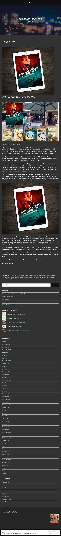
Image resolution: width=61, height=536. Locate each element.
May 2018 (4, 366)
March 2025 (5, 347)
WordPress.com (6, 502)
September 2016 (6, 405)
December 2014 (6, 457)
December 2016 (6, 396)
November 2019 (6, 361)
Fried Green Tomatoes (21, 277)
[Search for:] (30, 285)
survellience (6, 279)
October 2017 (5, 377)
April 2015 (5, 446)
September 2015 (6, 437)
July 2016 (4, 410)
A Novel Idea (15, 318)
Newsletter (36, 277)
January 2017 (5, 394)
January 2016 (5, 427)
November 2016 (6, 399)
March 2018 (5, 369)
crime (30, 275)
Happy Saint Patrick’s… (18, 314)
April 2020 (5, 358)
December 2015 (6, 429)
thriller (36, 279)
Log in (4, 493)
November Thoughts (8, 304)
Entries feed (5, 496)
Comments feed (6, 499)
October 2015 (5, 435)
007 (8, 275)
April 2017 (5, 388)
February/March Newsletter (19, 97)
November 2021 (6, 350)
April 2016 (5, 418)
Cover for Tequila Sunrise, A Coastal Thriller (14, 293)
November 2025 (6, 344)
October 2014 (5, 462)
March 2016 (5, 421)
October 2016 (5, 402)
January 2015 (5, 454)
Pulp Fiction (47, 277)
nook (41, 277)
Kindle (30, 277)
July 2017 (4, 383)
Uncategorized (6, 482)
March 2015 (5, 448)
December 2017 (6, 374)
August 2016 (5, 407)
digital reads (36, 275)
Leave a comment (46, 279)
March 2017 (5, 391)
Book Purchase (6, 299)
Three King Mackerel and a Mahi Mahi (22, 279)
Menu (31, 2)
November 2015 (6, 432)
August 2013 (5, 473)
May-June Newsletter (24, 330)
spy (52, 277)
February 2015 (6, 451)
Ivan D (8, 314)
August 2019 (5, 363)
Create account (6, 491)
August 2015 (5, 440)
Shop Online (5, 302)
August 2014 (5, 468)
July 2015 (4, 443)
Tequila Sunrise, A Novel (8, 296)
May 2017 (4, 385)
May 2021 (4, 355)
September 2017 (6, 380)
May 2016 (4, 416)
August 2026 (5, 341)
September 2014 (6, 465)
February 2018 (6, 372)
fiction (12, 277)
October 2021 (5, 352)
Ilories (8, 318)
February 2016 (6, 424)
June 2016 (5, 413)
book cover (13, 275)
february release (45, 275)
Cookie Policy (33, 533)
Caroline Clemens (30, 19)
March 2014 (5, 470)
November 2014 (6, 459)
